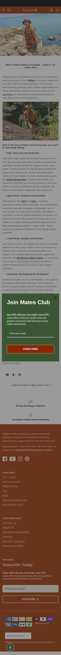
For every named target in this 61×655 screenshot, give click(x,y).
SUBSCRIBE (30, 349)
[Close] (55, 297)
